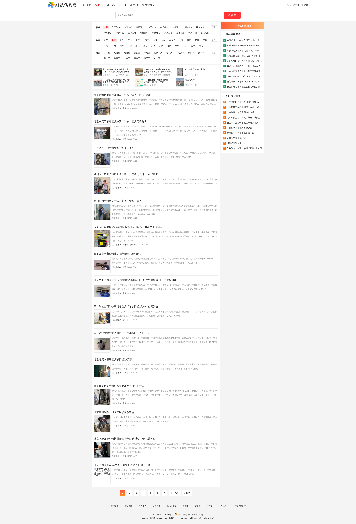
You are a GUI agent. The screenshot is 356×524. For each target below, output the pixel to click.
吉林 (163, 40)
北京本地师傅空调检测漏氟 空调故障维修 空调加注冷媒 (125, 438)
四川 (185, 45)
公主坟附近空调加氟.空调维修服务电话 (243, 122)
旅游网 (209, 506)
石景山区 (158, 53)
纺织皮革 (128, 27)
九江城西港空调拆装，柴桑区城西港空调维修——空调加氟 (243, 117)
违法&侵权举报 (239, 506)
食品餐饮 (108, 33)
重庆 (177, 45)
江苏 (189, 40)
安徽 (205, 40)
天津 (122, 40)
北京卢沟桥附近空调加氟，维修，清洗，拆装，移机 (122, 95)
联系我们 (223, 506)
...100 (187, 493)
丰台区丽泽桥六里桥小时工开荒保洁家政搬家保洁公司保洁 (243, 71)
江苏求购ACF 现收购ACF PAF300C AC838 (243, 45)
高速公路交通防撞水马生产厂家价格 (242, 56)
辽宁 (155, 40)
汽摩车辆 (192, 33)
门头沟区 (180, 53)
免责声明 (156, 506)
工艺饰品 (205, 33)
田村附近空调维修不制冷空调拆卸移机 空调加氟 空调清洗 (126, 306)
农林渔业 (176, 27)
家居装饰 (168, 33)
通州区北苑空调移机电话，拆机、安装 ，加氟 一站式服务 (126, 174)
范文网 (197, 506)
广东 (153, 45)
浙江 (197, 40)
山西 (137, 40)
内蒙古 (146, 40)
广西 (161, 45)
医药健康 (200, 27)
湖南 (145, 45)
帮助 (305, 5)
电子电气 (152, 27)
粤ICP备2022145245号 (162, 515)
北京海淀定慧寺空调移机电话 (239, 112)
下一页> (175, 493)
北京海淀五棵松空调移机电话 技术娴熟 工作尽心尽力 (243, 107)
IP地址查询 (171, 506)
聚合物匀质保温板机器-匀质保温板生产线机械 (243, 50)
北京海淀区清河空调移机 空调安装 (113, 359)
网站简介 (114, 506)
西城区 (127, 53)
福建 (106, 45)
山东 (122, 45)
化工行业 (116, 27)
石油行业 (132, 33)
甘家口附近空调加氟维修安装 (239, 133)
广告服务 (142, 506)
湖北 (137, 45)
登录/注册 (294, 5)
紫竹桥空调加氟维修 (235, 143)
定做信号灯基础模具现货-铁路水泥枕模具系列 (243, 40)
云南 (201, 45)
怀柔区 (147, 58)
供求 (100, 5)
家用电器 (180, 33)
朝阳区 (137, 53)
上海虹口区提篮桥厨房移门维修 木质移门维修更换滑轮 (243, 102)
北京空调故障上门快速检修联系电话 (114, 412)
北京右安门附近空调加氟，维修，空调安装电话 (120, 121)
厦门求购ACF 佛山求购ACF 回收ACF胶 (243, 81)
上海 (181, 40)
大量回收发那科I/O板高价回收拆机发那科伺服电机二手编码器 (128, 227)
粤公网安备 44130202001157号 (190, 515)
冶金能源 (120, 33)
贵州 (193, 45)
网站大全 (149, 5)
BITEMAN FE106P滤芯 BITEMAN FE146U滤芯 (243, 76)
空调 (124, 108)
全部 (106, 27)
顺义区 (107, 58)
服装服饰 (188, 27)
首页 (88, 5)
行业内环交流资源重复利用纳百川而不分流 (243, 86)
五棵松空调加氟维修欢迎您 (238, 128)
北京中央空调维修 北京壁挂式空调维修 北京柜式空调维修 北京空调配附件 (135, 280)
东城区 (117, 53)
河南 (130, 45)
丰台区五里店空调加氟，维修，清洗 (114, 148)
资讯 (135, 5)
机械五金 (140, 27)
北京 (114, 40)
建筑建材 (164, 27)
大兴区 (127, 58)
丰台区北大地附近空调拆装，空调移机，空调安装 (121, 333)
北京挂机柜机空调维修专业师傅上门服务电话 (119, 385)
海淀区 (169, 53)
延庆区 (107, 53)
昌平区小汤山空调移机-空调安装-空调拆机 (117, 253)
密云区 (157, 58)
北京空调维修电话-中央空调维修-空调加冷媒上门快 (122, 465)
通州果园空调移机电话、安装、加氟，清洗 (117, 200)
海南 (169, 45)
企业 (123, 5)
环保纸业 (144, 33)
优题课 (185, 506)
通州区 (201, 53)
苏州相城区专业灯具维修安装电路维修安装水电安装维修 (243, 61)
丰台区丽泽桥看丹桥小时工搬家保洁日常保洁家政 (243, 66)
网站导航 (128, 506)
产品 (112, 5)
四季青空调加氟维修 (235, 138)
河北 (130, 40)
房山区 (191, 53)
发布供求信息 (244, 26)
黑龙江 (172, 40)
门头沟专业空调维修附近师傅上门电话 (243, 148)
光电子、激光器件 (130, 245)
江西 (114, 45)
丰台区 (147, 53)
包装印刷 (156, 33)
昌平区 (117, 58)
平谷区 (137, 58)
